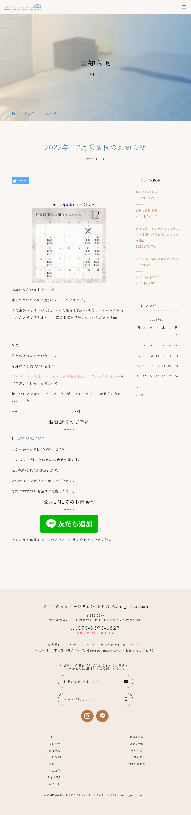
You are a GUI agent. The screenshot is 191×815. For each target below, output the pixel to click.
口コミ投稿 (136, 744)
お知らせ (136, 757)
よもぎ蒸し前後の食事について (157, 259)
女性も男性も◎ (146, 210)
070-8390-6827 (31, 438)
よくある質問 (54, 757)
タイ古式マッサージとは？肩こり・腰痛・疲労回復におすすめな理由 (157, 234)
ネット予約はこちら (79, 699)
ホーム (54, 737)
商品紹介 (54, 770)
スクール (54, 784)
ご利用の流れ (54, 750)
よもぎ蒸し (54, 777)
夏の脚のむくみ (146, 192)
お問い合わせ (136, 764)
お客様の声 (136, 737)
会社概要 (136, 750)
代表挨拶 (54, 744)
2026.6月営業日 (147, 277)
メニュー (54, 764)
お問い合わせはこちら (81, 681)
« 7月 (139, 395)
